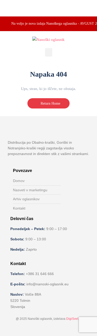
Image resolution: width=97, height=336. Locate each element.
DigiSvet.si (73, 319)
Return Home (50, 103)
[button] (48, 52)
